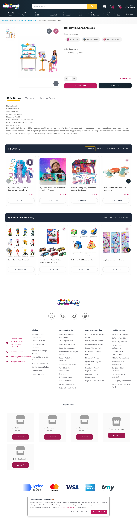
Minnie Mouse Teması (94, 344)
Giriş (131, 5)
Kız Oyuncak (33, 20)
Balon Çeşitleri (37, 14)
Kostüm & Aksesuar (67, 384)
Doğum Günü (81, 14)
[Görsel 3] (84, 255)
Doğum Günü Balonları (94, 381)
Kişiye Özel (119, 14)
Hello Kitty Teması (119, 342)
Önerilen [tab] (90, 149)
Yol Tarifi (20, 437)
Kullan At (109, 14)
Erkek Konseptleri (67, 14)
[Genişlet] (56, 83)
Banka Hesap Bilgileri (40, 367)
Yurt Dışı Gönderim (40, 363)
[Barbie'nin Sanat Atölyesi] (10, 33)
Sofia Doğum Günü (120, 338)
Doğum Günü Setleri (67, 388)
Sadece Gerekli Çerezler (79, 512)
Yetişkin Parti (24, 14)
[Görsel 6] (90, 255)
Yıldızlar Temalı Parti (120, 358)
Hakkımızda (37, 371)
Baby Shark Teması (120, 334)
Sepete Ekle (80, 86)
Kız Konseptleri (52, 14)
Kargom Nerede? (18, 362)
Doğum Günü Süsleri (67, 344)
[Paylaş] (49, 31)
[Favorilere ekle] (56, 31)
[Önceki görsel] (11, 171)
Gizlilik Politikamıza (67, 507)
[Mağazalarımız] (104, 6)
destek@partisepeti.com (21, 357)
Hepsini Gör (123, 149)
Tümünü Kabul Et (99, 512)
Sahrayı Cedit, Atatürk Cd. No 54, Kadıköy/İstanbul (17, 343)
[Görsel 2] (23, 183)
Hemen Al (115, 86)
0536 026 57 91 (17, 352)
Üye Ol (132, 7)
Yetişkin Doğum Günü (68, 364)
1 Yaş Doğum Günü (66, 341)
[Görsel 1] (20, 183)
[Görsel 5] (88, 255)
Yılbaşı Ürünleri (65, 381)
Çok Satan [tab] (110, 149)
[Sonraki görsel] (32, 171)
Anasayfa (6, 20)
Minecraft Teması (92, 358)
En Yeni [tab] (100, 149)
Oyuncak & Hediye (18, 20)
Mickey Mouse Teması (94, 341)
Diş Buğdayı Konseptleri (121, 381)
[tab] (14, 98)
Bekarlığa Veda (11, 14)
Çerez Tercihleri (38, 374)
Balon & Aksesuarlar (67, 348)
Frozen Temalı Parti (93, 348)
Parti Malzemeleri (95, 14)
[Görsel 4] (86, 255)
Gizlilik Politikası (38, 341)
